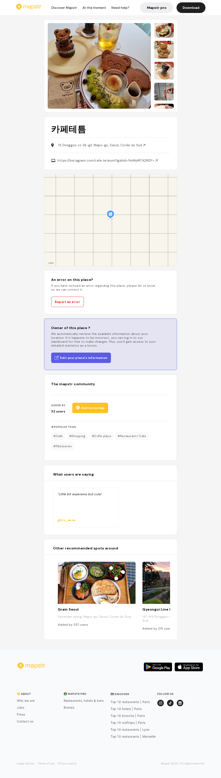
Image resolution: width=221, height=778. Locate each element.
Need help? (120, 8)
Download (191, 7)
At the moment (94, 8)
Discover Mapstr (64, 8)
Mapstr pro (156, 7)
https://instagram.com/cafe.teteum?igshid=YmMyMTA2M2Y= (106, 160)
